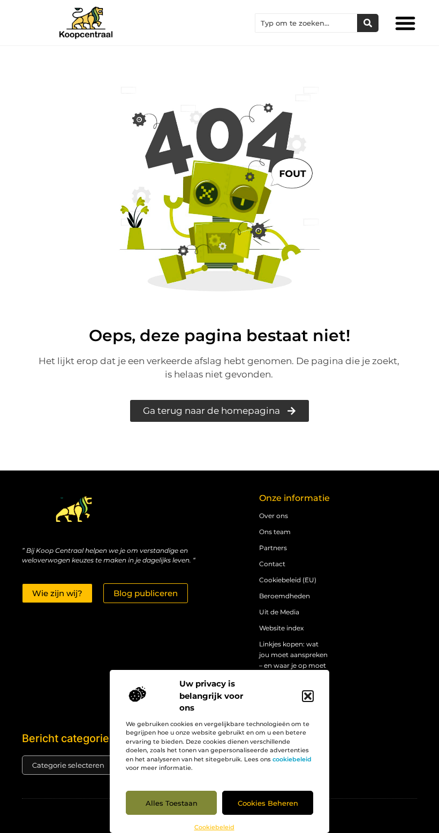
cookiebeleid (292, 759)
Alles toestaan (172, 803)
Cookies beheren (268, 803)
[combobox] (306, 23)
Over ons (273, 516)
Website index (281, 628)
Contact (272, 564)
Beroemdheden (284, 596)
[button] (307, 696)
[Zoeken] (368, 23)
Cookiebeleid (214, 827)
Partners (273, 548)
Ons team (275, 532)
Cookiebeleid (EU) (287, 580)
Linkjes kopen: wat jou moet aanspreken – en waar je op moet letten (293, 660)
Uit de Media (279, 612)
